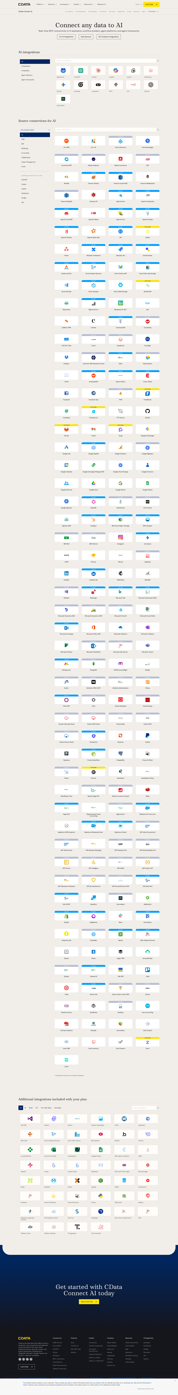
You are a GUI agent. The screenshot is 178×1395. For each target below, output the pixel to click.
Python (55, 1352)
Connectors (103, 11)
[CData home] (25, 4)
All (22, 62)
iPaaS (31, 1108)
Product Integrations (96, 1346)
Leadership (111, 1355)
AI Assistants (25, 66)
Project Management (28, 162)
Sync (72, 1343)
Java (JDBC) (57, 1346)
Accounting (25, 153)
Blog (126, 1349)
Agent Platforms (26, 75)
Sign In (144, 11)
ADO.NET (56, 1349)
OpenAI (145, 1359)
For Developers (92, 11)
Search (138, 4)
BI (25, 1108)
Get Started (152, 11)
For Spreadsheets (81, 11)
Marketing (24, 148)
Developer (57, 1108)
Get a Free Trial (87, 1302)
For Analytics (69, 11)
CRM (23, 139)
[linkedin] (19, 1359)
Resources (128, 1352)
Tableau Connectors (59, 1369)
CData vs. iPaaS (94, 1358)
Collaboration (25, 157)
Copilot (23, 189)
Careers (109, 1362)
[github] (27, 1359)
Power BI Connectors (60, 1365)
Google (23, 198)
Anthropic (146, 1343)
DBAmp (73, 1352)
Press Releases (112, 1346)
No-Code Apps (46, 1108)
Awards (109, 1352)
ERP (22, 144)
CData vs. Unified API (96, 1361)
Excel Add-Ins (57, 1362)
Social (23, 166)
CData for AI (101, 4)
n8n (22, 202)
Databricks (25, 193)
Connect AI (74, 1346)
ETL (37, 1108)
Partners (110, 1359)
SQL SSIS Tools (76, 1349)
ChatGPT (24, 180)
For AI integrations (66, 37)
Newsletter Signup (131, 1355)
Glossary (128, 1359)
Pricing (129, 11)
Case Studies (129, 1346)
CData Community (131, 1343)
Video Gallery (130, 1362)
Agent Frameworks (27, 80)
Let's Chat (149, 4)
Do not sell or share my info (146, 1389)
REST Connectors (58, 1359)
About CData (111, 1343)
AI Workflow (25, 71)
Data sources (86, 37)
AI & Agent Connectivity (93, 1350)
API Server (56, 1355)
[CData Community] (31, 1359)
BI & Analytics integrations (108, 37)
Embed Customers (95, 1354)
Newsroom (110, 1349)
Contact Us (111, 1365)
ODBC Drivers (57, 1343)
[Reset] (154, 60)
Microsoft (146, 1352)
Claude (23, 184)
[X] (23, 1359)
